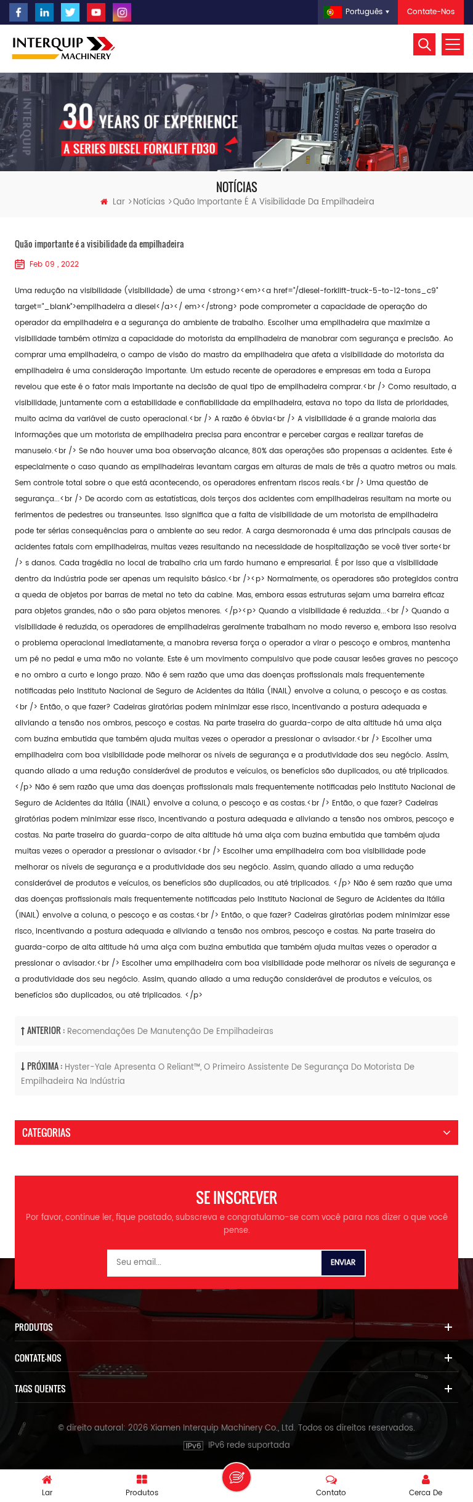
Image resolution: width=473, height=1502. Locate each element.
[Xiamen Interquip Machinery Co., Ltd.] (64, 48)
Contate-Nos (431, 12)
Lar (119, 202)
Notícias (149, 202)
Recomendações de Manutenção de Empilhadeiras (170, 1031)
